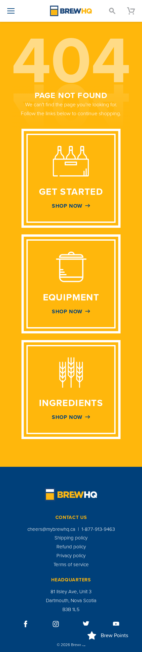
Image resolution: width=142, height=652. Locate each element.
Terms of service (71, 564)
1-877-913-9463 (98, 529)
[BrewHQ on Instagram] (56, 624)
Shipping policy (71, 538)
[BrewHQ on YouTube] (116, 624)
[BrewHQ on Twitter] (86, 624)
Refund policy (71, 547)
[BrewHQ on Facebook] (25, 624)
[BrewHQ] (71, 11)
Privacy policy (71, 556)
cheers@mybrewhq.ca (51, 529)
